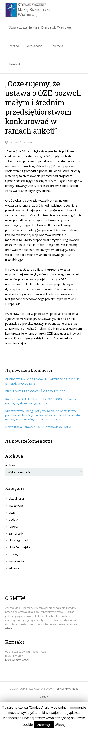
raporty (13, 526)
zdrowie (14, 568)
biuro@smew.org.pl (17, 660)
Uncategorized (18, 540)
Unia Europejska (19, 547)
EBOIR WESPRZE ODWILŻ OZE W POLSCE (35, 391)
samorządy (16, 533)
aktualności (16, 498)
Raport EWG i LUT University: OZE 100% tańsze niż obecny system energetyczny (41, 401)
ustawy (13, 554)
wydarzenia (16, 561)
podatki (14, 519)
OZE (12, 512)
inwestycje (16, 505)
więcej (9, 628)
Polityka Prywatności (67, 688)
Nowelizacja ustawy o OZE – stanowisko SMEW (38, 427)
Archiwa (10, 465)
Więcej (60, 724)
